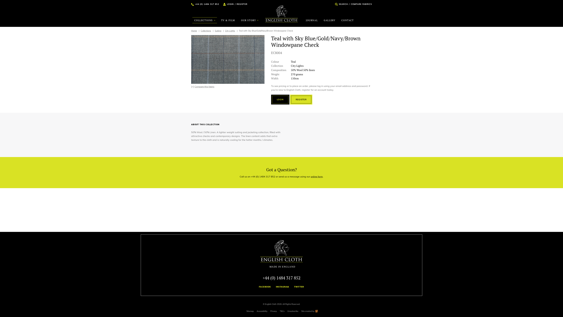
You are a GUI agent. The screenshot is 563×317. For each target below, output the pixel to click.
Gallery (329, 20)
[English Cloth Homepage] (281, 254)
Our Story (249, 20)
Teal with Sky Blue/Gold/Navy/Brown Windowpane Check (266, 30)
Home (194, 30)
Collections (203, 20)
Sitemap (250, 311)
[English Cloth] (281, 13)
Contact (347, 20)
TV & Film (228, 20)
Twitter (299, 287)
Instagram (282, 287)
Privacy (273, 311)
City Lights (230, 30)
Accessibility (262, 311)
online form (317, 176)
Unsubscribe (292, 311)
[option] (228, 59)
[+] (202, 86)
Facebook (265, 287)
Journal (312, 20)
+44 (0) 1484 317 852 (281, 278)
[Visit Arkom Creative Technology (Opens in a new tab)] (316, 311)
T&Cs (282, 311)
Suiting (218, 30)
